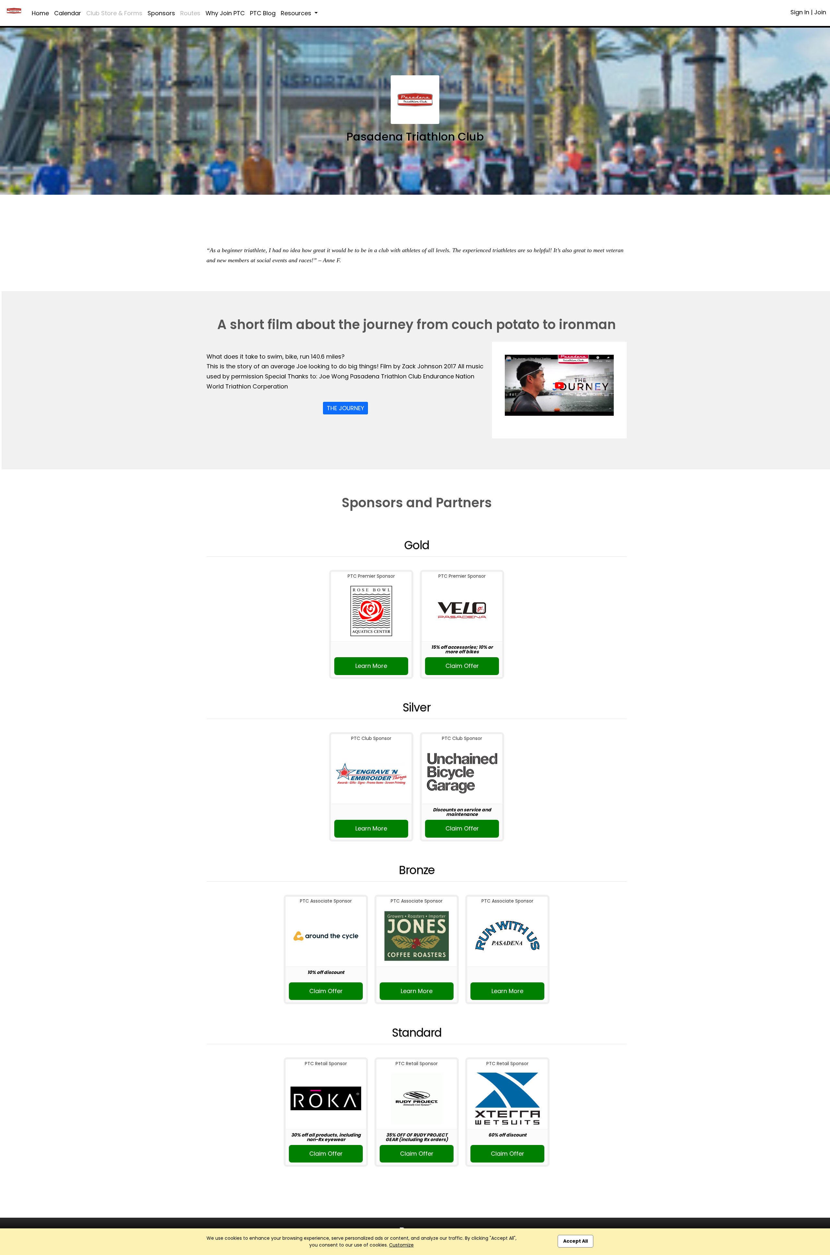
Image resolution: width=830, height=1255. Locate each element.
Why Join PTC (225, 13)
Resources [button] (297, 13)
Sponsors (161, 13)
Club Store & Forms (114, 13)
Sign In (799, 12)
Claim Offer (462, 666)
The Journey (345, 408)
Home (40, 13)
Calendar (67, 13)
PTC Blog (263, 13)
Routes (190, 13)
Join (820, 12)
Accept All (575, 1241)
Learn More (371, 666)
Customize (401, 1245)
